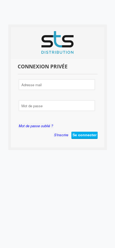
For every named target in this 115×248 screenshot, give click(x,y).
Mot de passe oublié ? (36, 125)
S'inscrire (61, 134)
